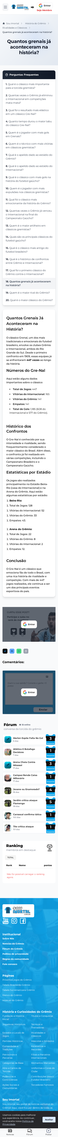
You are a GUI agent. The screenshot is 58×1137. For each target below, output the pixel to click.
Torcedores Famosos (42, 1084)
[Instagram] (14, 921)
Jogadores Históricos (13, 1024)
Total (10, 857)
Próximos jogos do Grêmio (17, 979)
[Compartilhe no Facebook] (12, 651)
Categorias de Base (12, 1063)
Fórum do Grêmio (12, 948)
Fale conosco (9, 964)
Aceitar (49, 1119)
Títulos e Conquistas (42, 1016)
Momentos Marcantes (43, 1063)
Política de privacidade (15, 954)
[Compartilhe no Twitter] (5, 651)
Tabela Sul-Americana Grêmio (18, 990)
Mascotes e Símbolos (42, 1041)
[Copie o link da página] (25, 651)
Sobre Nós (8, 938)
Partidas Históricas (12, 1041)
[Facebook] (23, 921)
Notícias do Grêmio (13, 943)
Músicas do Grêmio (12, 1000)
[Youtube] (5, 921)
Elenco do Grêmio (12, 995)
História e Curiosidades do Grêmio (27, 1011)
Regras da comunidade (15, 959)
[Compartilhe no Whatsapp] (18, 651)
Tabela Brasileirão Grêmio (16, 985)
